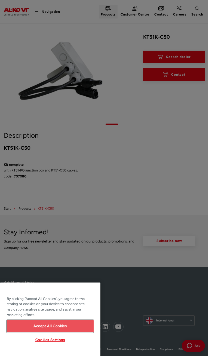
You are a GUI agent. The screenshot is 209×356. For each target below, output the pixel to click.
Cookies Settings (50, 340)
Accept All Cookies (50, 326)
